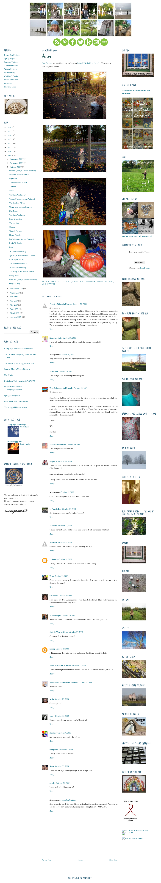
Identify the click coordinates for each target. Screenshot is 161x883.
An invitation (24, 426)
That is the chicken (58, 444)
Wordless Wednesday (17, 194)
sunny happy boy (15, 441)
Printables (8, 83)
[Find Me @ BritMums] (132, 838)
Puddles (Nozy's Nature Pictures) (22, 170)
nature (100, 282)
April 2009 (14, 308)
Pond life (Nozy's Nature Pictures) (23, 279)
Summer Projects (11, 62)
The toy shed (14, 223)
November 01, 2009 (68, 799)
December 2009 (16, 159)
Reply (52, 329)
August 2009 (15, 292)
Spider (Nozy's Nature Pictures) (22, 255)
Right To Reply (15, 243)
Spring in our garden (12, 395)
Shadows (12, 227)
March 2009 (15, 312)
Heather (53, 732)
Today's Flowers (15, 231)
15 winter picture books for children (136, 92)
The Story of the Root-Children (21, 271)
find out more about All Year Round (137, 236)
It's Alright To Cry (16, 259)
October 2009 (15, 167)
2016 (10, 127)
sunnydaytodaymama (80, 12)
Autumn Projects (11, 65)
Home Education (11, 79)
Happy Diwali (15, 235)
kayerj (52, 648)
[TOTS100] (127, 832)
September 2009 (16, 288)
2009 (10, 155)
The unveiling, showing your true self (19, 363)
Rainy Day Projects (12, 55)
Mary (52, 716)
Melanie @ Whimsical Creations (64, 682)
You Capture (47, 63)
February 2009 (16, 316)
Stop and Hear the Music (19, 174)
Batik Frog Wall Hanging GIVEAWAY (19, 380)
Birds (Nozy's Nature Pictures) (21, 239)
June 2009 (14, 300)
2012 (10, 143)
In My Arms (14, 275)
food (75, 282)
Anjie (52, 699)
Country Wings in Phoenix (61, 304)
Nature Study (9, 72)
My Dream (13, 210)
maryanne (54, 749)
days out (66, 282)
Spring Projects (10, 58)
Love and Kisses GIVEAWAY (16, 401)
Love (11, 247)
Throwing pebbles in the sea (15, 407)
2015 (10, 131)
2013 (10, 139)
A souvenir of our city (18, 263)
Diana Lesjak (55, 615)
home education (87, 282)
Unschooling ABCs (17, 202)
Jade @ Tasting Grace (59, 632)
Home (80, 860)
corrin (52, 783)
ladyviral (53, 461)
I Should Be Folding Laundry (88, 63)
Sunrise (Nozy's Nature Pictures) (17, 369)
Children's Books (11, 76)
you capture (48, 284)
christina (53, 525)
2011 (10, 147)
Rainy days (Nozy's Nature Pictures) (18, 348)
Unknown (54, 559)
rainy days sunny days (17, 424)
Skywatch (13, 178)
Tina (52, 576)
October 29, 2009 (80, 304)
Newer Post (46, 860)
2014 (10, 135)
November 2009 (16, 162)
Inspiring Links (10, 86)
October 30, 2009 (62, 716)
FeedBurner (145, 267)
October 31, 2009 (62, 783)
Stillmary (54, 595)
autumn (46, 282)
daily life (56, 282)
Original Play (14, 283)
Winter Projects (10, 69)
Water (11, 190)
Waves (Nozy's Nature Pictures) (22, 198)
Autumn (12, 186)
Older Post (113, 860)
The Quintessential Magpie (61, 388)
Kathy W (53, 542)
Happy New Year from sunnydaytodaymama (13, 388)
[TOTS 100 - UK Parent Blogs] (135, 830)
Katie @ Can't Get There (60, 665)
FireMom (54, 371)
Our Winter (8, 374)
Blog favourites (15, 218)
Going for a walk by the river (20, 206)
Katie (52, 766)
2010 (10, 151)
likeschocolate (56, 337)
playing (109, 282)
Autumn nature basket (18, 182)
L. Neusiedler (55, 509)
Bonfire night (25, 444)
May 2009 (14, 304)
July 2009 (14, 296)
